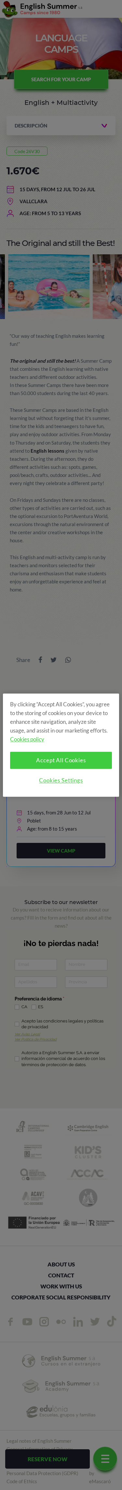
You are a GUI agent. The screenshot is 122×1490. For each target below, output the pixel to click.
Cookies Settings (61, 780)
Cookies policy (27, 739)
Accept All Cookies (61, 760)
